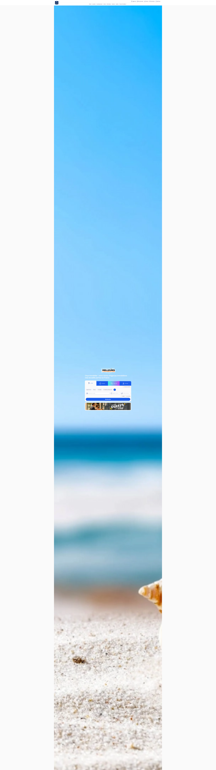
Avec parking (128, 396)
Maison (94, 389)
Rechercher (108, 399)
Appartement (88, 389)
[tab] (90, 383)
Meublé (123, 396)
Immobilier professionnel (107, 389)
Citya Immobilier (122, 4)
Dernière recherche (127, 386)
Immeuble (99, 389)
